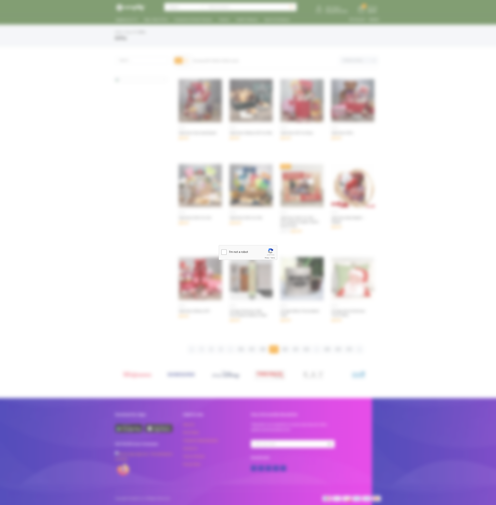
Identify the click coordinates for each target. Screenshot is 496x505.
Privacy (267, 258)
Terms (272, 258)
